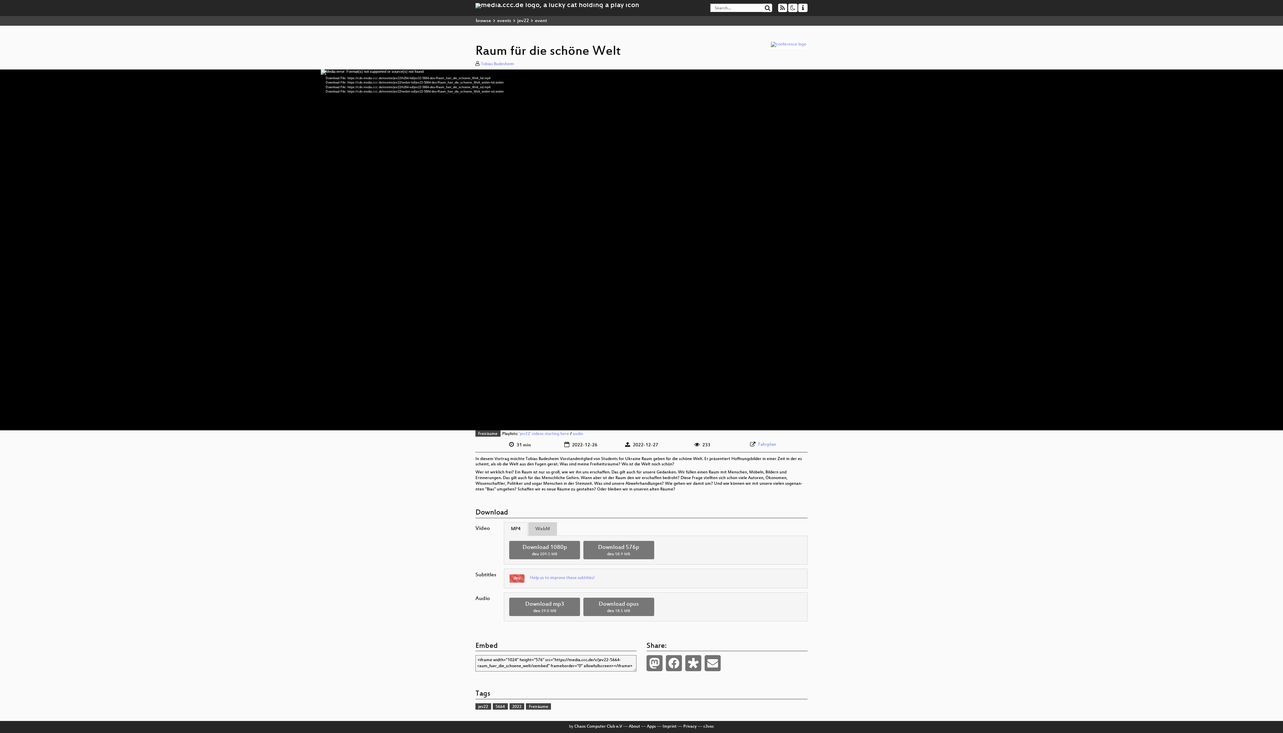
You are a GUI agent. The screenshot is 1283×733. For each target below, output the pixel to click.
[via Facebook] (674, 663)
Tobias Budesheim (497, 64)
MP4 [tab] (516, 529)
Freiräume (487, 434)
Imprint (670, 726)
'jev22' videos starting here (544, 434)
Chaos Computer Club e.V (598, 726)
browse (483, 21)
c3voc (708, 726)
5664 (500, 707)
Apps (651, 726)
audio (578, 434)
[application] (641, 249)
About (634, 726)
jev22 (523, 21)
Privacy (690, 726)
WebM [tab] (542, 529)
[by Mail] (713, 663)
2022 (517, 707)
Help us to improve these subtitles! (562, 578)
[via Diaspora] (693, 663)
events (504, 21)
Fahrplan (767, 444)
